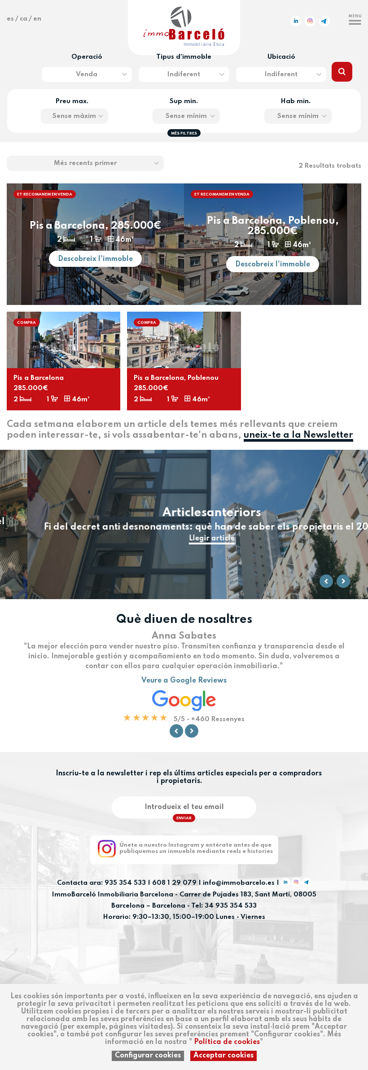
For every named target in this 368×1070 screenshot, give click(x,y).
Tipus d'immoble (183, 57)
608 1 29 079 (174, 883)
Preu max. (72, 101)
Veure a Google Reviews (184, 680)
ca (23, 19)
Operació (86, 57)
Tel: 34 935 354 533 (224, 906)
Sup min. (184, 101)
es (10, 19)
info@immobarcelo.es (239, 883)
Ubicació (281, 57)
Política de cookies (227, 1042)
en (37, 19)
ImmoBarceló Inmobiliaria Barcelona (113, 895)
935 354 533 (125, 883)
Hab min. (296, 101)
